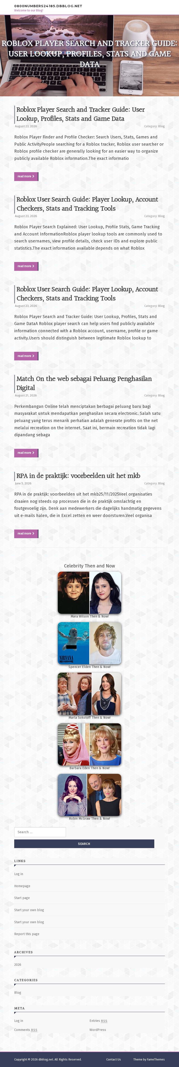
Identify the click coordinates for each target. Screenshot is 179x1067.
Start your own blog (29, 910)
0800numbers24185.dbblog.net (48, 6)
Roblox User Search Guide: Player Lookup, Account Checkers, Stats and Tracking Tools (87, 204)
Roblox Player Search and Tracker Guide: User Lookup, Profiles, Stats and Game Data (81, 114)
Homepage (22, 886)
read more (24, 176)
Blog (161, 126)
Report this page (26, 934)
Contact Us (113, 1059)
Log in (18, 874)
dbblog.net (45, 1059)
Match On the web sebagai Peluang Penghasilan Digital (84, 384)
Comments (26, 1030)
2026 (17, 965)
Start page (22, 898)
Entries (98, 1021)
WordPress (98, 1030)
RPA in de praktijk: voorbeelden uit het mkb (78, 476)
